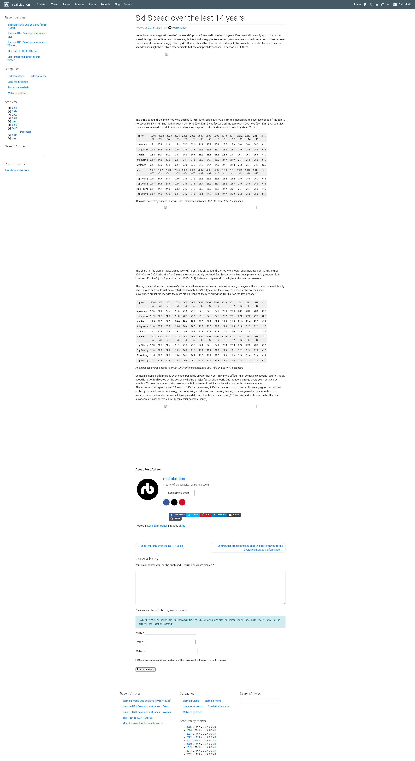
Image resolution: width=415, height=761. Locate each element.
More (127, 4)
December (25, 132)
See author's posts (179, 492)
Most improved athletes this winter (23, 58)
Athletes (42, 4)
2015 (14, 128)
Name (140, 632)
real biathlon (21, 4)
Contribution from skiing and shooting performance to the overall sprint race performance (250, 547)
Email (139, 641)
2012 (14, 138)
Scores (92, 4)
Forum (357, 4)
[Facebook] (388, 4)
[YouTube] (376, 4)
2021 (14, 121)
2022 (14, 118)
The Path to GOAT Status (22, 51)
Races (66, 4)
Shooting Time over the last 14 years (162, 545)
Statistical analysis (18, 87)
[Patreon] (365, 4)
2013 (14, 135)
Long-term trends (17, 81)
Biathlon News (38, 76)
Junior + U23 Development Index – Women (27, 44)
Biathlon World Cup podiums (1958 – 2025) (27, 26)
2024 (14, 111)
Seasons (79, 4)
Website (140, 651)
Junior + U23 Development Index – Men (27, 35)
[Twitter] (371, 4)
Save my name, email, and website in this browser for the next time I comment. (183, 660)
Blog (117, 4)
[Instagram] (382, 4)
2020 (14, 125)
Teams (55, 4)
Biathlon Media (15, 76)
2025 (14, 108)
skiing (182, 525)
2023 (14, 114)
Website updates (17, 93)
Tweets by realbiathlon (17, 170)
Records (105, 4)
